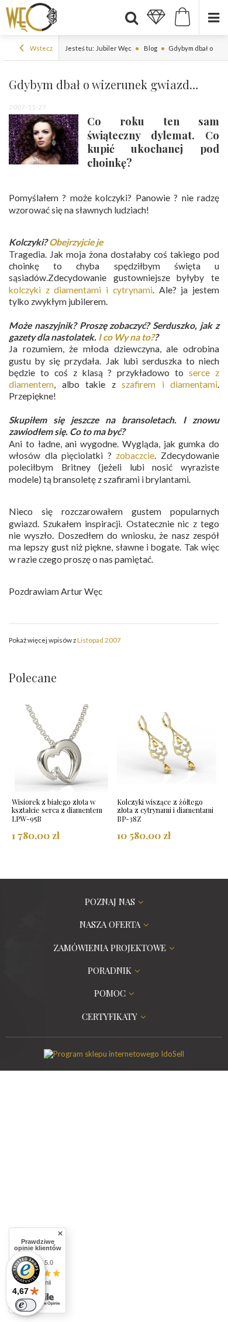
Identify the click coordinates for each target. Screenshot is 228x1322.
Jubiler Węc (114, 48)
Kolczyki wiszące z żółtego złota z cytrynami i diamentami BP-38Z (165, 810)
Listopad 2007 (99, 640)
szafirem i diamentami (169, 384)
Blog (150, 48)
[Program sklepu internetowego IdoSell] (114, 1053)
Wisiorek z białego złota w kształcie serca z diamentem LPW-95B (57, 810)
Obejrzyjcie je (76, 242)
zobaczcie (135, 455)
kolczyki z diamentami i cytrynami (81, 290)
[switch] (25, 1305)
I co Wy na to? (126, 337)
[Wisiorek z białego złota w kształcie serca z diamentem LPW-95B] (61, 748)
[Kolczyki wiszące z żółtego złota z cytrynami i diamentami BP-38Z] (166, 748)
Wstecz (41, 48)
